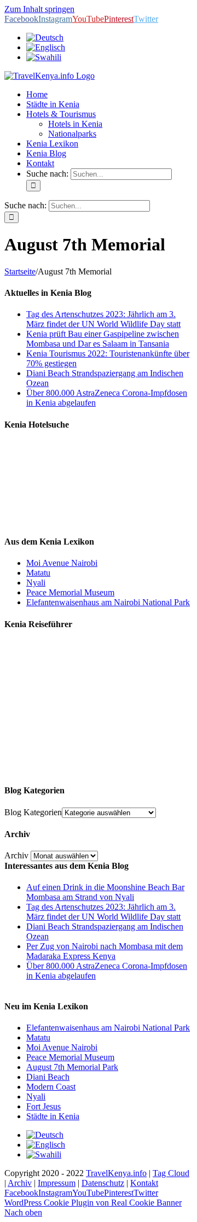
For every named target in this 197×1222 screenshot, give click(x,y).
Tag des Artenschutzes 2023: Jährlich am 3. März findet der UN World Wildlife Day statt (103, 319)
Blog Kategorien (33, 812)
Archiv (16, 855)
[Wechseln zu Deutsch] (44, 1134)
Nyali (35, 582)
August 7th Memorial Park (72, 1067)
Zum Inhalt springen (39, 9)
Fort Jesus (43, 1106)
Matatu (38, 572)
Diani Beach (47, 1076)
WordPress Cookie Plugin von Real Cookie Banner (93, 1202)
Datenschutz (103, 1183)
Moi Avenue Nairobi (61, 563)
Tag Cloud (171, 1173)
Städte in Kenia (52, 1116)
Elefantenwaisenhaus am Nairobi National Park (108, 602)
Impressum (57, 1183)
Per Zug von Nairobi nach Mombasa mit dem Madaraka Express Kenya (104, 951)
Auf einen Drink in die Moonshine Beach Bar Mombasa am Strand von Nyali (105, 892)
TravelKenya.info (116, 1173)
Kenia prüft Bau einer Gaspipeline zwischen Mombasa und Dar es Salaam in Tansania (102, 338)
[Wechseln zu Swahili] (43, 57)
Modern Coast (51, 1086)
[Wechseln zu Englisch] (45, 47)
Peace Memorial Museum (70, 592)
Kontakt (144, 1183)
